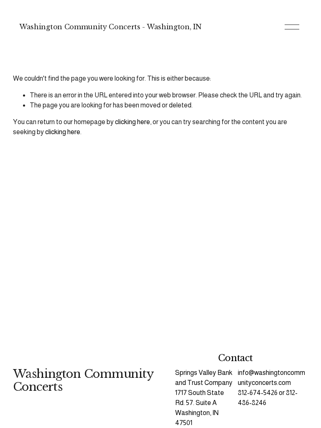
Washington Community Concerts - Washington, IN (110, 27)
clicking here (132, 121)
